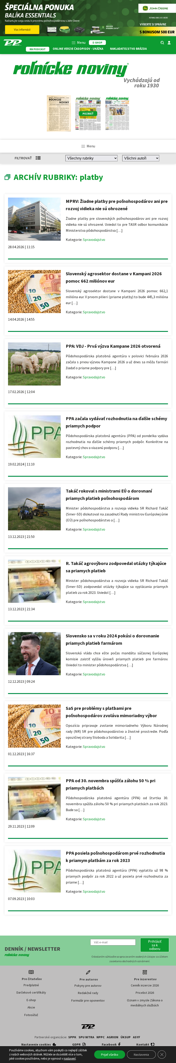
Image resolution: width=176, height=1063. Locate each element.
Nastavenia (141, 1054)
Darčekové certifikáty (31, 992)
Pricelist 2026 (145, 993)
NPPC (100, 1037)
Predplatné (31, 985)
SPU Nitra (86, 1037)
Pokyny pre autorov (88, 985)
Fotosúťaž (31, 1015)
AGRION (112, 1037)
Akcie (31, 1007)
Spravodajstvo (94, 239)
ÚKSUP (126, 1037)
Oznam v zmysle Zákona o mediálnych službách (145, 1002)
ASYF (136, 1037)
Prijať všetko (109, 1054)
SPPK (72, 1037)
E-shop (31, 1000)
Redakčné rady (88, 993)
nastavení (70, 1058)
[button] (154, 945)
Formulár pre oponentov (88, 1000)
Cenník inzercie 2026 (145, 985)
